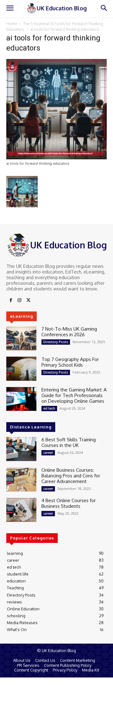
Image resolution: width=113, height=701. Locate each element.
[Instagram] (19, 300)
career (48, 452)
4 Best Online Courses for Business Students (68, 503)
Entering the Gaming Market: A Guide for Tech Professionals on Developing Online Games (74, 395)
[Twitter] (28, 300)
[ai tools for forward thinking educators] (56, 157)
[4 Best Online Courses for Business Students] (21, 510)
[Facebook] (10, 300)
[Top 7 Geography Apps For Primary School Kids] (21, 369)
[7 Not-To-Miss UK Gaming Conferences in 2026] (21, 338)
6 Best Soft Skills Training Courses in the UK (68, 442)
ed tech (49, 408)
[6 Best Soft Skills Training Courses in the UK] (21, 449)
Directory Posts (55, 342)
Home (11, 23)
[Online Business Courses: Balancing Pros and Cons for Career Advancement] (21, 479)
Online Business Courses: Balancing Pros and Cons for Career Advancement (70, 475)
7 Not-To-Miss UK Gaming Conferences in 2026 (69, 331)
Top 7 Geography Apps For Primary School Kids (70, 362)
